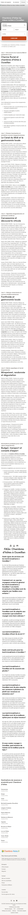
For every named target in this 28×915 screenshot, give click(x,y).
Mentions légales (8, 908)
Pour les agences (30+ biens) (8, 894)
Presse (3, 882)
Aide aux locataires (6, 878)
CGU (15, 908)
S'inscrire (23, 2)
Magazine (4, 871)
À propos (4, 869)
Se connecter (16, 2)
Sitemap (14, 910)
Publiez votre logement (6, 2)
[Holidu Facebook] (16, 900)
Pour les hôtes (5, 892)
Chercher (14, 38)
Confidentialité (20, 908)
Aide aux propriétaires (6, 880)
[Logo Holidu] (11, 851)
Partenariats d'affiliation (7, 885)
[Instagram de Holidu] (11, 900)
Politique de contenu (6, 910)
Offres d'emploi (5, 866)
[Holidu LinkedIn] (14, 900)
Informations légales (21, 910)
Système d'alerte (14, 912)
